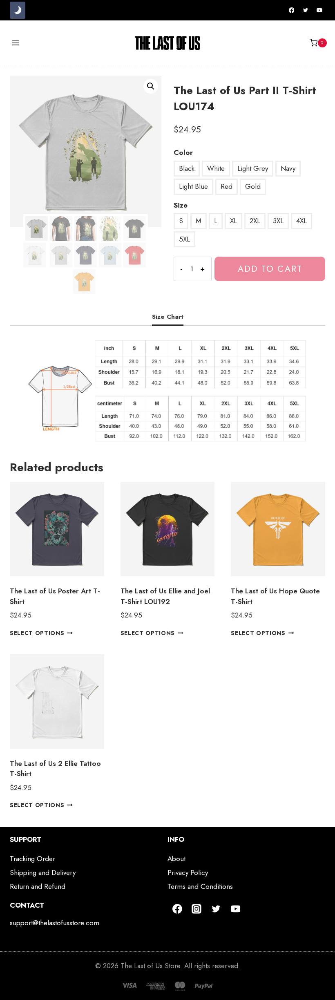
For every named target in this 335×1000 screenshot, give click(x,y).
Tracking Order (32, 859)
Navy (288, 168)
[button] (150, 86)
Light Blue (193, 186)
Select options (37, 633)
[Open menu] (15, 42)
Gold (253, 186)
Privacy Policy (188, 872)
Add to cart (270, 268)
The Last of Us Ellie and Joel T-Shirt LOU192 (165, 596)
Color (183, 152)
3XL (278, 221)
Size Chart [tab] (167, 316)
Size (181, 205)
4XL (301, 221)
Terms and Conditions (200, 886)
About (176, 859)
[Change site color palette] (17, 10)
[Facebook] (291, 10)
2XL (255, 221)
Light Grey (252, 168)
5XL (184, 239)
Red (226, 186)
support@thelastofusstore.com (54, 923)
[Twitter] (305, 10)
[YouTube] (319, 10)
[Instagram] (197, 909)
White (216, 168)
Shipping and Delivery (43, 872)
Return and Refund (37, 886)
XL (233, 221)
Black (186, 168)
